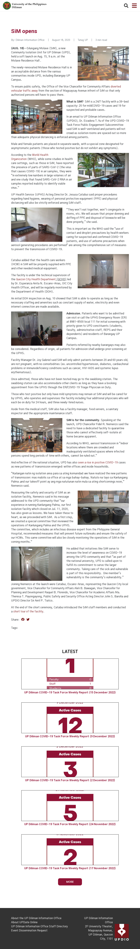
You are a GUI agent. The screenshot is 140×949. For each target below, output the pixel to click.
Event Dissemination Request (29, 930)
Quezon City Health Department (36, 279)
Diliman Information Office (30, 40)
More (70, 881)
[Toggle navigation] (134, 6)
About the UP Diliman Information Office (36, 918)
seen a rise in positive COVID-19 (98, 462)
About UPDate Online (24, 922)
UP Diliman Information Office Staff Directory (39, 926)
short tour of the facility (28, 611)
